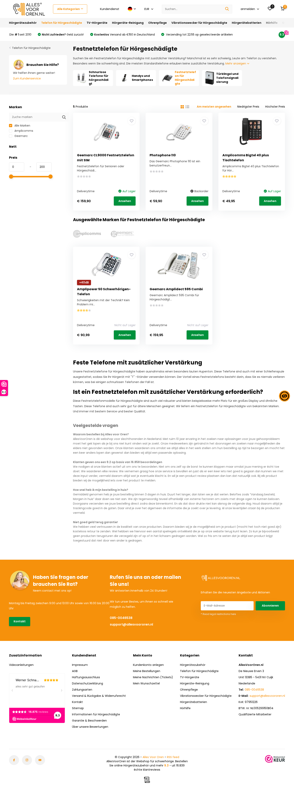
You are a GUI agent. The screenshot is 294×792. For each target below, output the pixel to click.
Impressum (80, 665)
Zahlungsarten (82, 690)
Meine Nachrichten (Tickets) (153, 677)
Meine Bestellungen (146, 671)
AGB (75, 671)
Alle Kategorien (68, 9)
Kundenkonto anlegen (148, 665)
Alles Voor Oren (153, 757)
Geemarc (21, 136)
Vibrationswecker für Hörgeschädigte (199, 23)
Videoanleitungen (21, 665)
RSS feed (173, 757)
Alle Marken (22, 126)
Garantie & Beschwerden (89, 721)
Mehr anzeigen (236, 63)
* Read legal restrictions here (218, 614)
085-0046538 (121, 618)
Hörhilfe (272, 23)
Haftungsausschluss (86, 677)
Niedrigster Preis (248, 107)
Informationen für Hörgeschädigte (96, 714)
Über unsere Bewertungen (90, 727)
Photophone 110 (163, 155)
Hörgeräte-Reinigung (128, 23)
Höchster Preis (275, 107)
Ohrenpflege (157, 23)
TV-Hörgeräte (97, 23)
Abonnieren (270, 606)
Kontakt (20, 621)
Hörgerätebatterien (246, 23)
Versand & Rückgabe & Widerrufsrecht (99, 696)
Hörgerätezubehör (23, 23)
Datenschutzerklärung (87, 683)
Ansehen (124, 201)
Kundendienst (109, 9)
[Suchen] (227, 9)
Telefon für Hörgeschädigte (61, 23)
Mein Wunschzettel (146, 683)
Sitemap (78, 708)
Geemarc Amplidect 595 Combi (176, 289)
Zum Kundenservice (27, 78)
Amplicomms (23, 131)
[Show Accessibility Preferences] (284, 396)
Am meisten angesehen (214, 107)
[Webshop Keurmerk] (275, 759)
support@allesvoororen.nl (131, 624)
